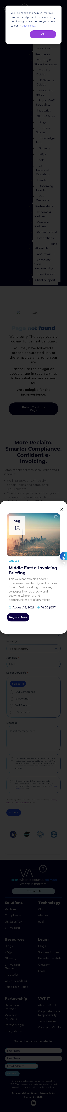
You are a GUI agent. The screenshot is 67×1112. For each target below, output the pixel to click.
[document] (33, 556)
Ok (43, 34)
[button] (62, 509)
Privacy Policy (27, 25)
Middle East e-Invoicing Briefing (33, 570)
